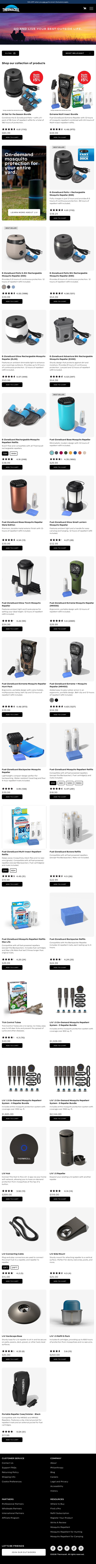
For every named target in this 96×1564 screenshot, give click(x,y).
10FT (5, 1267)
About (53, 1463)
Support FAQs (9, 1468)
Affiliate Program (10, 1518)
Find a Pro (55, 1508)
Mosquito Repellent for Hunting (66, 1532)
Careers (54, 1477)
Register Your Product (61, 1518)
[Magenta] (61, 452)
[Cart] (84, 8)
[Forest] (65, 452)
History (54, 1491)
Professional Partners (13, 1504)
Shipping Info (8, 1477)
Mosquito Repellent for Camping (66, 1536)
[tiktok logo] (74, 1548)
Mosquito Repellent (60, 1527)
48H (61, 783)
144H (13, 453)
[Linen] (84, 452)
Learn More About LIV (24, 212)
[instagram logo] (81, 1548)
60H (13, 870)
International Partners (13, 1513)
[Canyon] (79, 452)
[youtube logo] (60, 1548)
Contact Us (7, 1463)
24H (53, 783)
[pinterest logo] (67, 1548)
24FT (14, 1267)
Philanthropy (56, 1468)
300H (79, 783)
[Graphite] (8, 287)
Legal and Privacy (59, 1482)
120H (69, 783)
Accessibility (56, 1486)
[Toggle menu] (91, 8)
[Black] (56, 700)
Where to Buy (57, 1504)
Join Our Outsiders (24, 1552)
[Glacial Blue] (51, 452)
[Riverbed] (4, 287)
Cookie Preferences (12, 1482)
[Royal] (75, 452)
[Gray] (51, 700)
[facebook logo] (52, 1548)
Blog (52, 1472)
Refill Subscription (59, 1513)
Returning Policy (10, 1472)
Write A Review (58, 1522)
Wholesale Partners (12, 1508)
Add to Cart (12, 137)
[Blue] (13, 287)
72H (5, 453)
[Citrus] (70, 452)
